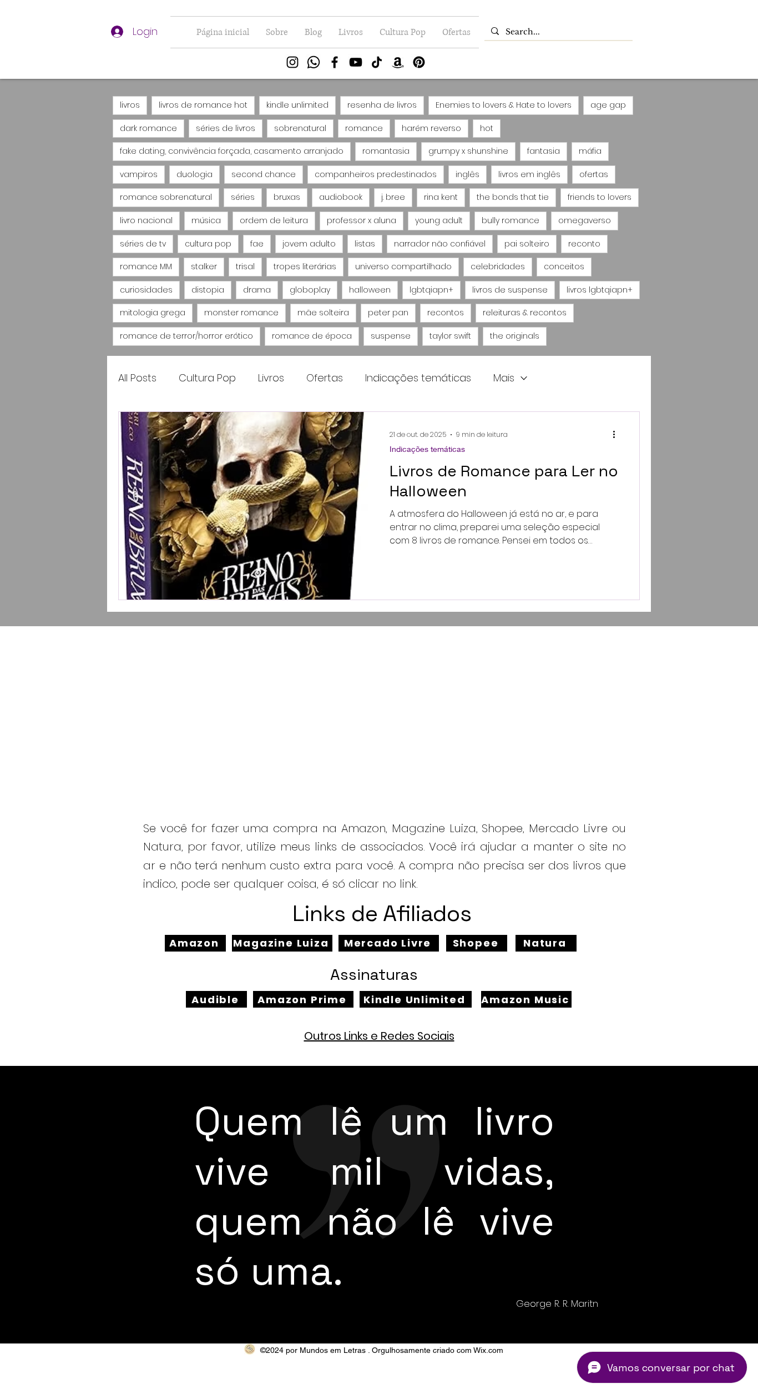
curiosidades (146, 289)
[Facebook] (334, 62)
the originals (514, 335)
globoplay (310, 289)
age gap (608, 104)
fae (257, 243)
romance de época (312, 335)
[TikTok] (377, 62)
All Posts (137, 378)
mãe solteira (323, 312)
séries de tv (143, 243)
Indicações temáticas (418, 378)
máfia (590, 151)
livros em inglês (529, 174)
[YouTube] (355, 62)
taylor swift (450, 335)
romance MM (146, 266)
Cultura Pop (207, 378)
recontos (445, 312)
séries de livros (225, 128)
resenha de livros (382, 104)
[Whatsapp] (313, 62)
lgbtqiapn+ (431, 289)
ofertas (593, 174)
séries (243, 197)
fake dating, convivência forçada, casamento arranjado (231, 151)
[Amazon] (398, 62)
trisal (245, 266)
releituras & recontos (525, 312)
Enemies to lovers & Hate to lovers (504, 104)
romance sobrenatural (166, 197)
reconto (584, 243)
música (206, 220)
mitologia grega (152, 312)
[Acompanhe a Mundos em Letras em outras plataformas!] (249, 1349)
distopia (207, 289)
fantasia (543, 151)
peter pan (388, 312)
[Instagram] (292, 62)
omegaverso (584, 220)
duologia (194, 174)
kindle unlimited (297, 104)
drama (257, 289)
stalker (204, 266)
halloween (370, 289)
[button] (350, 32)
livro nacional (146, 220)
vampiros (139, 174)
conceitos (564, 266)
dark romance (148, 128)
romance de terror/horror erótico (186, 335)
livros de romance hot (203, 104)
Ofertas (324, 378)
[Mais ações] (617, 434)
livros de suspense (510, 289)
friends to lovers (599, 197)
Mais (503, 378)
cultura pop (208, 243)
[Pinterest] (419, 62)
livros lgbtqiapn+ (600, 289)
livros (130, 104)
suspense (391, 335)
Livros (271, 378)
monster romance (241, 312)
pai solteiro (526, 243)
